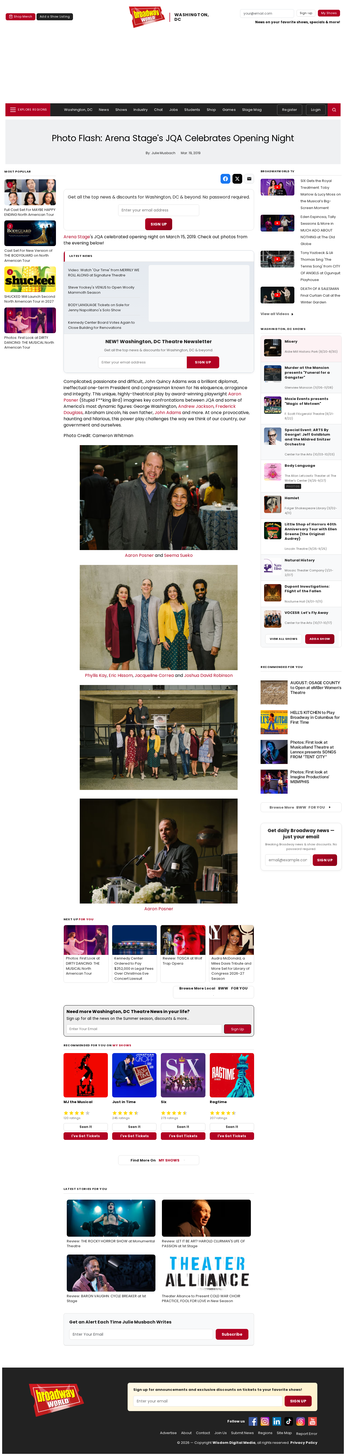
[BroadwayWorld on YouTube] (312, 1421)
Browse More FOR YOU (297, 807)
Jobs (173, 109)
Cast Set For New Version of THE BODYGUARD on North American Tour (28, 243)
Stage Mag (252, 109)
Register (289, 109)
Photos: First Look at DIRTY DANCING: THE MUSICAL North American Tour (29, 330)
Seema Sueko (178, 555)
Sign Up (159, 224)
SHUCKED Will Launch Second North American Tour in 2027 (29, 287)
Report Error (306, 1433)
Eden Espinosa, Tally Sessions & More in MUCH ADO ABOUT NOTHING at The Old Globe (318, 230)
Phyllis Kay (96, 675)
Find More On (155, 1160)
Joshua (192, 675)
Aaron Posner (139, 555)
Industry (141, 109)
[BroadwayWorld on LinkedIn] (277, 1421)
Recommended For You (282, 667)
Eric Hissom (121, 675)
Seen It (85, 1126)
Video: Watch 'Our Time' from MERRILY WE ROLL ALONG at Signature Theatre (104, 273)
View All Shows (283, 639)
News (104, 109)
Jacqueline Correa (154, 675)
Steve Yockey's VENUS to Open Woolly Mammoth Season (101, 290)
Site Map (284, 1433)
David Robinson (216, 675)
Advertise (168, 1433)
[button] (334, 109)
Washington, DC (78, 109)
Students (192, 109)
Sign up (325, 860)
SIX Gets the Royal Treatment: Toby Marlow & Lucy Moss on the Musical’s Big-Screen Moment (321, 194)
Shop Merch (23, 16)
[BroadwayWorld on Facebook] (253, 1421)
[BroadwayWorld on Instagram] (265, 1421)
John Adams (168, 412)
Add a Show (320, 639)
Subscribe (232, 1334)
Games (229, 109)
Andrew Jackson (196, 406)
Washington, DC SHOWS (283, 329)
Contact (203, 1433)
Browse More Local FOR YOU (213, 988)
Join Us (220, 1433)
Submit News (242, 1433)
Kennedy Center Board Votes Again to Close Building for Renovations (102, 325)
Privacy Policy (303, 1442)
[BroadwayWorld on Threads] (300, 1421)
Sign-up (306, 13)
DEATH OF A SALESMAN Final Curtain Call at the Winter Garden (320, 295)
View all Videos (275, 313)
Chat (158, 109)
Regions (265, 1433)
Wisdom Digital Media (233, 1442)
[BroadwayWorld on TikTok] (289, 1421)
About (186, 1433)
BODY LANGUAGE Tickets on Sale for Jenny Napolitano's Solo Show (99, 308)
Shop (211, 109)
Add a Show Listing (55, 16)
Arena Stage (77, 237)
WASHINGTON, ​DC (192, 17)
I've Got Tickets (85, 1136)
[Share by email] (249, 179)
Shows (121, 109)
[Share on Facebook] (225, 179)
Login (316, 109)
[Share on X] (237, 179)
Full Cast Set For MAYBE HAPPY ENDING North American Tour (29, 200)
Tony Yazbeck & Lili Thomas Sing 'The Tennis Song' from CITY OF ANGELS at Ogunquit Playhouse (320, 266)
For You (86, 919)
